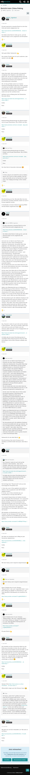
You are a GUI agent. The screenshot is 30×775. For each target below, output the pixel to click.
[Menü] (28, 1)
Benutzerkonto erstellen (20, 759)
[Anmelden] (24, 2)
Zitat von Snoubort (9, 459)
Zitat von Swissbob (9, 579)
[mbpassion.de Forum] (5, 1)
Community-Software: (15, 772)
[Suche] (20, 1)
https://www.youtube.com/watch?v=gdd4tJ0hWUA (14, 596)
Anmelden (6, 759)
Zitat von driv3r (8, 358)
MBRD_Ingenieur (7, 10)
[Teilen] (27, 13)
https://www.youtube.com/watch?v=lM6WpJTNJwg (14, 521)
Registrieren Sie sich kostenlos (15, 754)
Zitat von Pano (8, 148)
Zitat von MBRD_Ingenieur (11, 223)
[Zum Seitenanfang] (27, 770)
